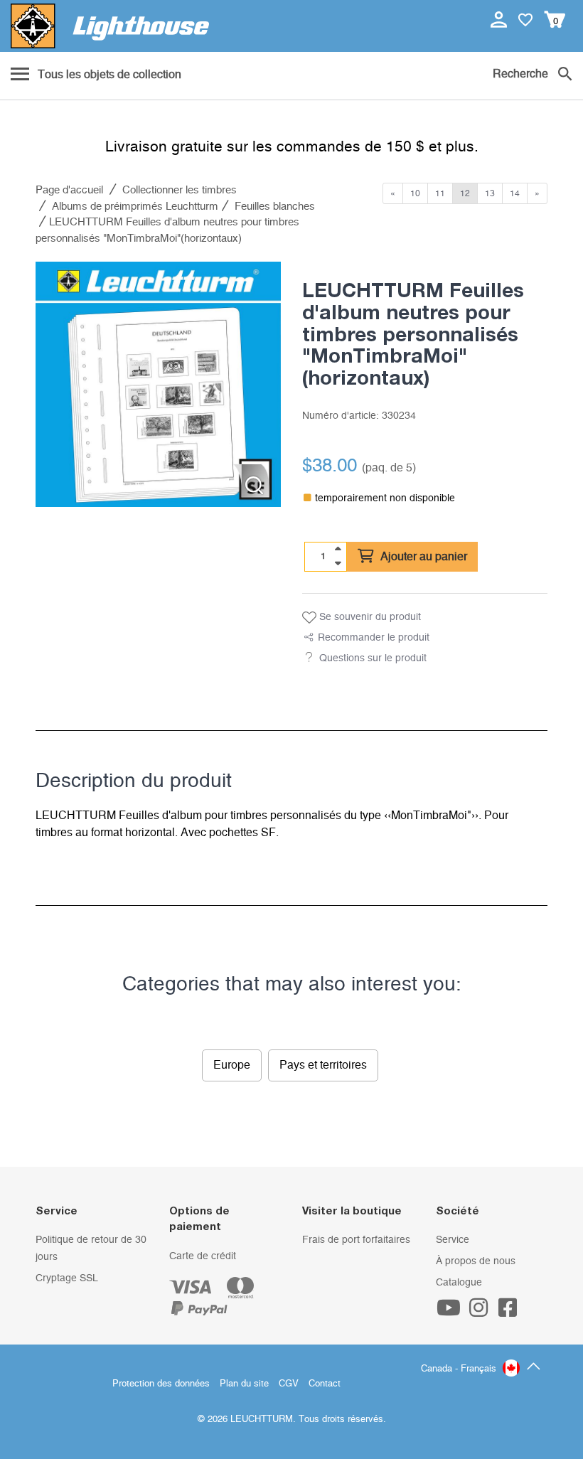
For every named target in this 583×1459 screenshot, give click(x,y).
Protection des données (161, 1384)
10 (415, 193)
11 (440, 193)
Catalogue (459, 1283)
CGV (289, 1384)
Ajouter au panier (422, 556)
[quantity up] (337, 549)
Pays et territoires (323, 1065)
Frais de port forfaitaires (356, 1240)
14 (515, 193)
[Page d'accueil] (110, 26)
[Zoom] (254, 485)
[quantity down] (337, 563)
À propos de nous (475, 1261)
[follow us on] (451, 1313)
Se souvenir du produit (368, 617)
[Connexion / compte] (500, 19)
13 (490, 193)
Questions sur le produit (373, 658)
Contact (325, 1384)
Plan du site (244, 1384)
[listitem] (158, 384)
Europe (231, 1065)
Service (452, 1240)
